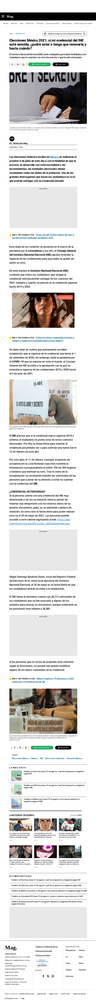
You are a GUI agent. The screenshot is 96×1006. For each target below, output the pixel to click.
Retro (81, 963)
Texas (22, 23)
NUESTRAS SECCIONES (72, 947)
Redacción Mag (20, 143)
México (34, 758)
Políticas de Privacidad (43, 951)
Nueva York (30, 23)
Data (81, 957)
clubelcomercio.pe (26, 994)
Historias (69, 976)
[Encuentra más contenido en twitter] (18, 64)
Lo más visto (17, 768)
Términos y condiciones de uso (46, 947)
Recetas (82, 970)
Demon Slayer (67, 23)
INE (41, 758)
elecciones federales (54, 758)
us (67, 957)
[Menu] (4, 16)
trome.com (65, 994)
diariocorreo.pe (79, 994)
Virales (69, 970)
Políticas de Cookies (42, 955)
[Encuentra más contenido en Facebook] (12, 64)
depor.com (53, 994)
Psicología (39, 23)
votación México (74, 758)
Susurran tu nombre (53, 23)
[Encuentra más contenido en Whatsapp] (23, 64)
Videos (82, 950)
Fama (68, 963)
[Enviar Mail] (10, 143)
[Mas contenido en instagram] (52, 976)
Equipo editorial (10, 954)
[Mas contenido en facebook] (43, 976)
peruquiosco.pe (11, 998)
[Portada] (11, 952)
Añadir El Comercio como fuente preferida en (65, 34)
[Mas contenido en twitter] (48, 976)
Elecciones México (20, 758)
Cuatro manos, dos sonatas (83, 23)
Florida (6, 23)
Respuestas (71, 950)
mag (22, 998)
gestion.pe (41, 994)
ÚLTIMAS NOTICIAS (20, 876)
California (14, 23)
